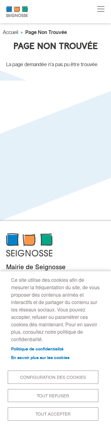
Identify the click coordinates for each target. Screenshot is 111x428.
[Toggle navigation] (100, 9)
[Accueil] (17, 11)
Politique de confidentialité (37, 348)
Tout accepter (53, 414)
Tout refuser (53, 395)
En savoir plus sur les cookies (40, 357)
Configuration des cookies (53, 377)
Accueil (10, 32)
